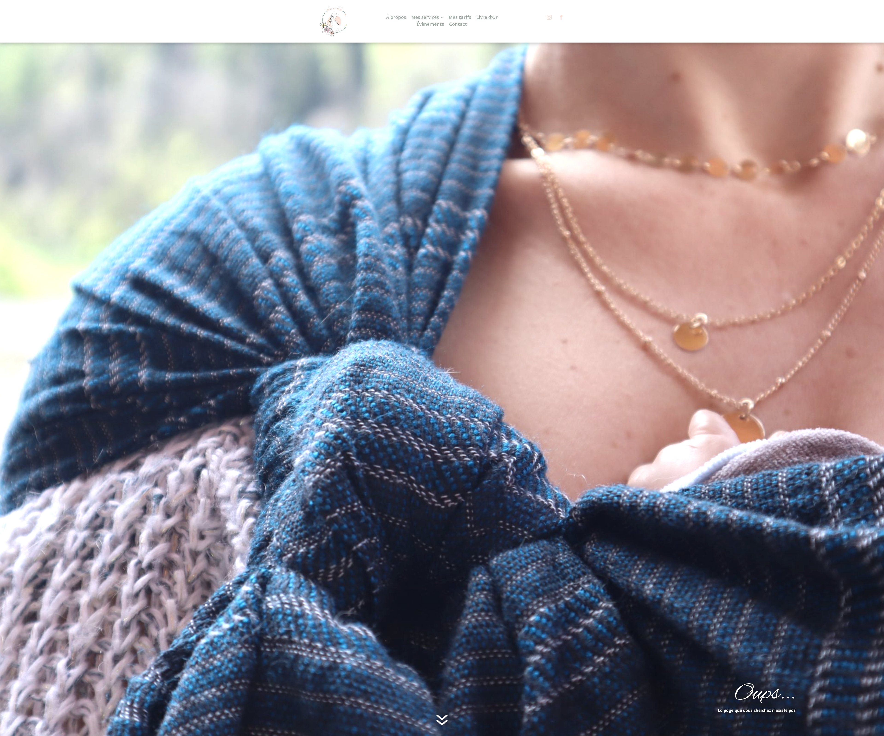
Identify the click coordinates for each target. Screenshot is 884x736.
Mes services (425, 18)
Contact (458, 25)
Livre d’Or (487, 18)
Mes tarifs (460, 18)
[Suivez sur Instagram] (549, 12)
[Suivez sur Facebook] (561, 12)
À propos (396, 18)
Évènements (430, 25)
